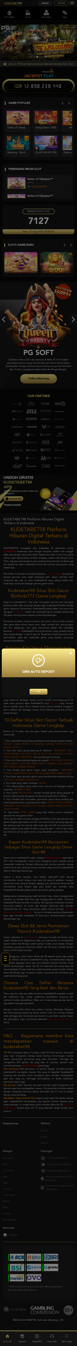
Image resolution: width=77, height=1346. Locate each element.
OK (38, 691)
